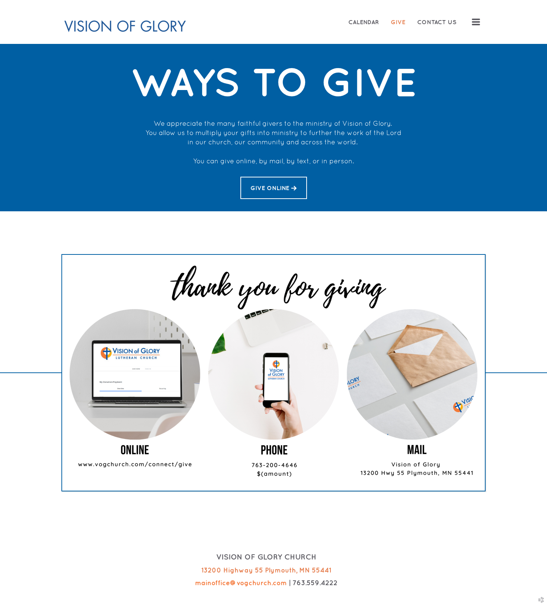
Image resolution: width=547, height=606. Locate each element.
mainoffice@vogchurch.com (241, 583)
